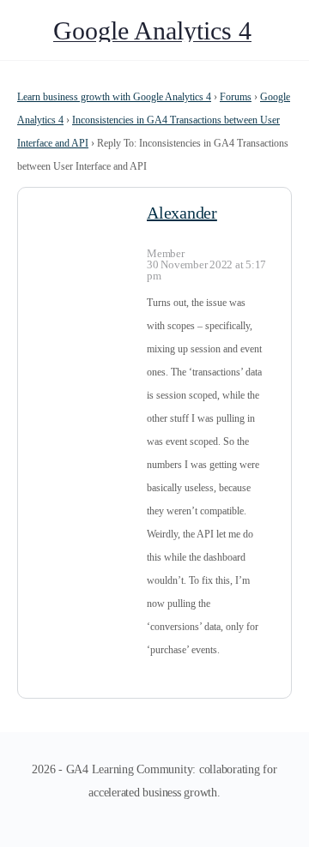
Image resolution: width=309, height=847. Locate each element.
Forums (235, 97)
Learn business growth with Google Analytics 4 (114, 97)
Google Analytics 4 (152, 30)
